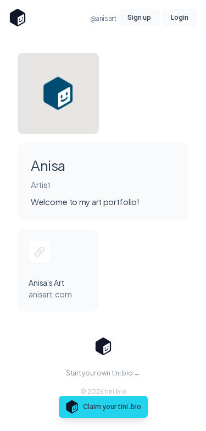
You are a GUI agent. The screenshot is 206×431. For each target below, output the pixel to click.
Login (179, 17)
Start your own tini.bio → (103, 373)
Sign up (139, 17)
